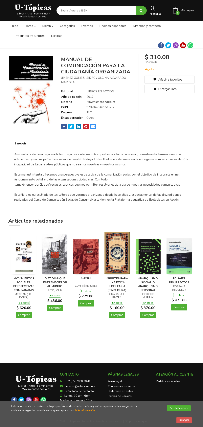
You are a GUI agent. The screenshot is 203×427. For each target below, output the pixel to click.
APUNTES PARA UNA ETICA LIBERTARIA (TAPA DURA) (117, 284)
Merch (47, 26)
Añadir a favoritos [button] (169, 80)
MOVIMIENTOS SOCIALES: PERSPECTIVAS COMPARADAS (23, 284)
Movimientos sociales (101, 102)
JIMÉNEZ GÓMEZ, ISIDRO (78, 78)
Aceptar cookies (178, 408)
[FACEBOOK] (161, 45)
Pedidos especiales (168, 381)
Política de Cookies (120, 396)
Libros (29, 26)
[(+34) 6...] (190, 45)
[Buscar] (141, 10)
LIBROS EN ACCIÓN (100, 91)
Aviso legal (115, 381)
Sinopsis (20, 143)
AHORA (86, 278)
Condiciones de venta (121, 386)
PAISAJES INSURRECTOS (179, 280)
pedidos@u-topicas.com (80, 386)
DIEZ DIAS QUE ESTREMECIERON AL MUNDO (55, 282)
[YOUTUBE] (183, 45)
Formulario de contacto (79, 391)
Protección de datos (120, 391)
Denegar (184, 420)
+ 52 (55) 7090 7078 (77, 381)
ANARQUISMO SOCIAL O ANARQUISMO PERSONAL (148, 284)
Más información (85, 410)
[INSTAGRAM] (176, 45)
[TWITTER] (168, 45)
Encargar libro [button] (167, 89)
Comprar (24, 315)
